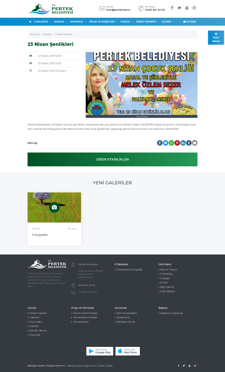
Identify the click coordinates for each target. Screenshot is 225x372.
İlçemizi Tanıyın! (168, 269)
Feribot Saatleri (38, 313)
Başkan (59, 21)
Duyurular (34, 334)
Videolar (34, 326)
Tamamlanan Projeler (85, 317)
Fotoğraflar (40, 235)
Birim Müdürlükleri (127, 313)
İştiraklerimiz (123, 317)
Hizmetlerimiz (81, 321)
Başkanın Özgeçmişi (171, 313)
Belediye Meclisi (126, 321)
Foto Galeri (35, 321)
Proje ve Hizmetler (102, 21)
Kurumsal (77, 21)
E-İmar (164, 282)
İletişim (191, 21)
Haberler (34, 317)
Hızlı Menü (216, 39)
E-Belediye (41, 21)
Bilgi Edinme (167, 286)
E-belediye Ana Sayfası (129, 269)
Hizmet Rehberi (146, 21)
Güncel (125, 21)
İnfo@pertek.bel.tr (88, 292)
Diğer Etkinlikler (112, 159)
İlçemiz (167, 21)
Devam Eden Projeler (85, 313)
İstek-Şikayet (167, 291)
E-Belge (165, 278)
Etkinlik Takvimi (38, 330)
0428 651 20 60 (86, 285)
